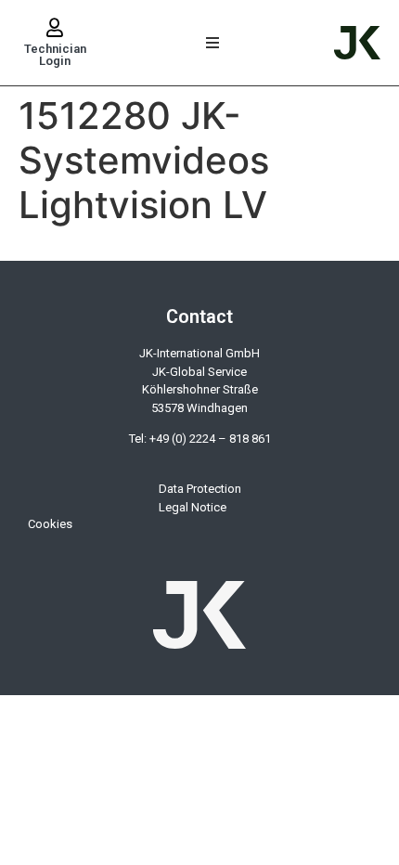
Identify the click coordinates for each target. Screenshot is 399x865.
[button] (213, 43)
